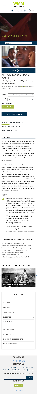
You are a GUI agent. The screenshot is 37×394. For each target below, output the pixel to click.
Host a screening (14, 114)
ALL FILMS (6, 303)
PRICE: (6, 103)
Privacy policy (18, 390)
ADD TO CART (8, 107)
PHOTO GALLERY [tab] (9, 130)
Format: (4, 98)
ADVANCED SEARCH (10, 344)
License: (4, 94)
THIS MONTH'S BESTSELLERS (13, 339)
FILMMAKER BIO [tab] (17, 122)
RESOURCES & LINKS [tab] (11, 126)
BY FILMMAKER (8, 322)
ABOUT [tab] (5, 122)
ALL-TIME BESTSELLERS (11, 334)
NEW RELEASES (8, 329)
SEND (30, 378)
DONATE (18, 385)
